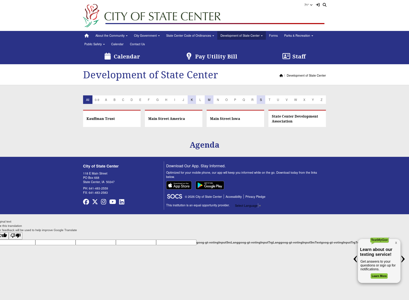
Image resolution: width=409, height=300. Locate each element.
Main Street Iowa (225, 118)
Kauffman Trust (100, 118)
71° (307, 5)
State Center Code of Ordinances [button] (189, 35)
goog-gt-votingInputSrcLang (217, 242)
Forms (273, 35)
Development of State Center (306, 75)
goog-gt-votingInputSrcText (300, 242)
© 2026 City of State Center (203, 196)
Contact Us (137, 44)
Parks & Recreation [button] (297, 35)
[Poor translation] (15, 236)
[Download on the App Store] (179, 185)
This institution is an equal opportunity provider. (198, 205)
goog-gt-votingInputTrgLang (259, 242)
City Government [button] (146, 35)
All (87, 100)
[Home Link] (86, 35)
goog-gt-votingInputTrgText (341, 242)
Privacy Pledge (255, 196)
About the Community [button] (110, 35)
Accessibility (234, 196)
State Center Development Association (295, 119)
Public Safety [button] (93, 44)
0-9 (97, 100)
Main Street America (166, 118)
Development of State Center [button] (240, 35)
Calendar (117, 44)
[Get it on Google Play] (210, 185)
